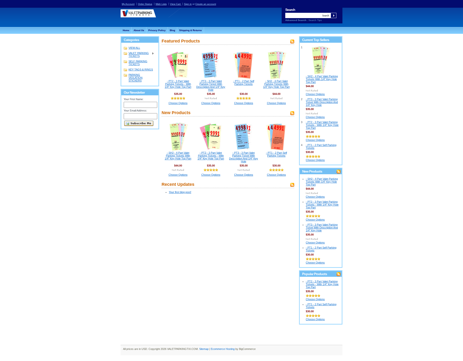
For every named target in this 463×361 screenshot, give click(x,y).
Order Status (145, 4)
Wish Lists (161, 4)
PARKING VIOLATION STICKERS (136, 77)
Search (290, 10)
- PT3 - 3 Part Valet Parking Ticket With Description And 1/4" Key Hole (210, 85)
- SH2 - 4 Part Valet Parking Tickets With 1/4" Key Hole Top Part (276, 84)
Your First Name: (133, 99)
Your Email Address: (135, 110)
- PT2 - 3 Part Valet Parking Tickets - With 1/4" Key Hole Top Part (178, 84)
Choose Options (178, 103)
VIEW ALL (134, 47)
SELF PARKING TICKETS (138, 63)
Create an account (205, 4)
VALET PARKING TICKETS (136, 54)
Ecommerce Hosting (223, 348)
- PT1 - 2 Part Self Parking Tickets (243, 82)
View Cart (175, 4)
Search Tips (315, 20)
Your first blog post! (180, 192)
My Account (128, 4)
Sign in (188, 4)
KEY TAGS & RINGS (141, 69)
